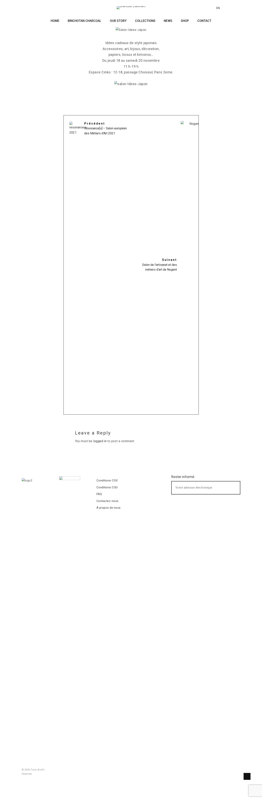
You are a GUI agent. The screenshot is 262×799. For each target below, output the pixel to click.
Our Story (118, 21)
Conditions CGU (107, 487)
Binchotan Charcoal (84, 21)
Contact (204, 21)
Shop (185, 21)
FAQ (99, 494)
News (168, 21)
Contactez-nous (107, 501)
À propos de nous (108, 507)
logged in (99, 441)
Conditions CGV (107, 480)
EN (218, 8)
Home (55, 21)
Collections (145, 21)
